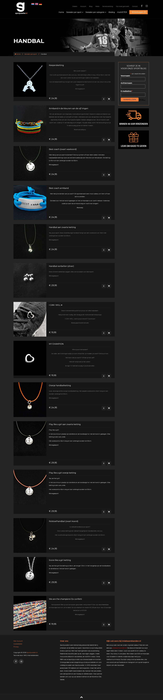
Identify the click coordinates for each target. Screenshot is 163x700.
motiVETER (122, 12)
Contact (135, 6)
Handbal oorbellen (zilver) (61, 266)
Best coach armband (59, 188)
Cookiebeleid (17, 644)
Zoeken (74, 6)
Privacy (16, 647)
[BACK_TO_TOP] (81, 697)
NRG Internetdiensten (31, 655)
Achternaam (126, 83)
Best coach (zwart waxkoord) (63, 149)
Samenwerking (107, 6)
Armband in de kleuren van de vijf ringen (68, 108)
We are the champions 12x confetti (65, 599)
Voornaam (125, 76)
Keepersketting (56, 65)
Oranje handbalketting (60, 385)
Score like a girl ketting (60, 560)
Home (61, 12)
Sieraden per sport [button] (74, 12)
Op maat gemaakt (122, 6)
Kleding (111, 12)
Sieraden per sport (30, 54)
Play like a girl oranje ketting (62, 473)
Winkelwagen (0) (139, 12)
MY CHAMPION (56, 344)
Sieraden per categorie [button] (95, 12)
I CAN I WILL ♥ (55, 305)
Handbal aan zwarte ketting (62, 227)
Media (97, 6)
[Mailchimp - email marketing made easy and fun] (142, 102)
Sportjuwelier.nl (32, 652)
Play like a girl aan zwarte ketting (65, 424)
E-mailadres (126, 91)
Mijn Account (18, 641)
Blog (90, 6)
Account (83, 6)
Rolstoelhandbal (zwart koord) (63, 521)
